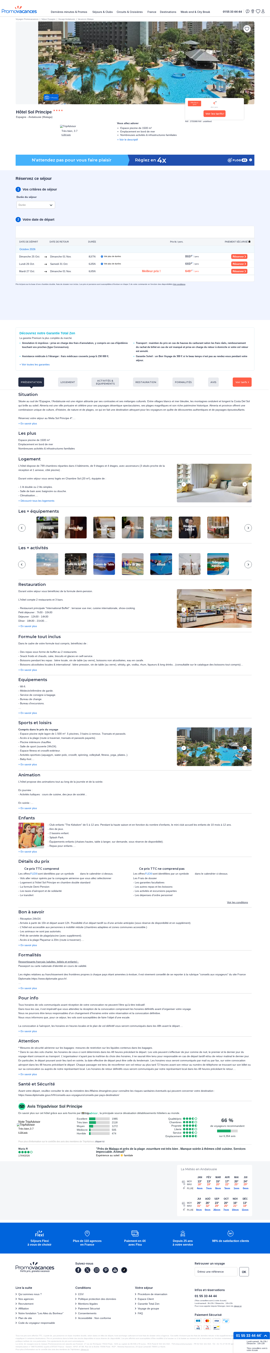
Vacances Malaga (85, 19)
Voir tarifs (241, 382)
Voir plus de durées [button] (112, 256)
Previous (184, 484)
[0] (258, 11)
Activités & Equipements (105, 382)
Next (245, 484)
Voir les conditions (237, 902)
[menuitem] (70, 12)
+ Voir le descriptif (127, 139)
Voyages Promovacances (27, 19)
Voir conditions (179, 284)
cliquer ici (100, 1141)
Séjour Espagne (48, 19)
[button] (214, 483)
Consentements (87, 1313)
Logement (67, 382)
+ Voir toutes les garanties (34, 364)
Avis (213, 382)
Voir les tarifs (214, 113)
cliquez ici (85, 1349)
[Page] (78, 1270)
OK (244, 1272)
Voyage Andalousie (66, 19)
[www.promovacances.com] (19, 9)
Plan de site (25, 1318)
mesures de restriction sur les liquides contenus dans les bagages (113, 1047)
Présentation (31, 382)
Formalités (183, 382)
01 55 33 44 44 (232, 11)
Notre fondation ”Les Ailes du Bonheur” (41, 1313)
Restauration (145, 382)
